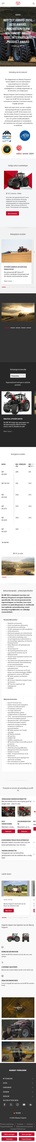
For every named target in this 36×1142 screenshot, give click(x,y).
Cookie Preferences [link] (18, 1129)
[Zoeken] (33, 3)
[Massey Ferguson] (18, 3)
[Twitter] (11, 1104)
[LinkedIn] (30, 1104)
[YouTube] (24, 1104)
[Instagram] (17, 1104)
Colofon (30, 1124)
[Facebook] (4, 1104)
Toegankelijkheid (6, 1127)
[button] (4, 286)
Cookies (20, 1124)
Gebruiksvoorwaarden (24, 1127)
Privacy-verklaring (7, 1124)
